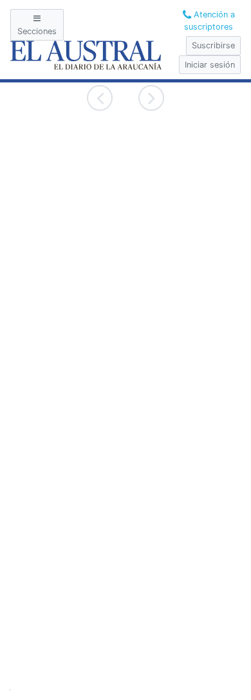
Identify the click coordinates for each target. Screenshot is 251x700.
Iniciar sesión (210, 65)
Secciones (37, 31)
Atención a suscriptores (209, 21)
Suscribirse (213, 45)
